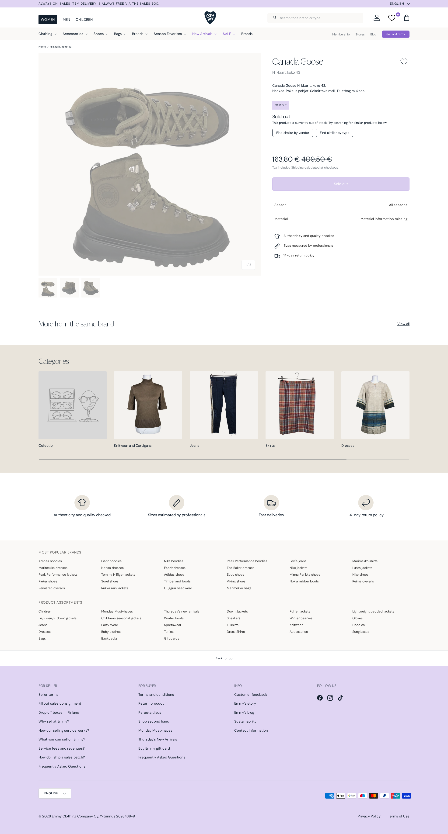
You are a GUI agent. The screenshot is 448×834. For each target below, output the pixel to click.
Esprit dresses (175, 568)
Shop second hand (153, 721)
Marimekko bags (239, 588)
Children (84, 19)
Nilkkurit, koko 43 (61, 46)
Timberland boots (177, 581)
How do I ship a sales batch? (61, 757)
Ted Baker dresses (240, 568)
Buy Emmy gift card (154, 748)
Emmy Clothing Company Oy (75, 816)
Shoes (99, 33)
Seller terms (48, 694)
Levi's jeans (298, 561)
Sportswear (172, 625)
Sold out (341, 183)
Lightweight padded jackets (373, 611)
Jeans (195, 445)
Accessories (73, 33)
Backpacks (109, 638)
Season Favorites (168, 33)
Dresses (347, 445)
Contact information (251, 730)
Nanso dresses (112, 568)
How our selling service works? (63, 730)
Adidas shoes (174, 574)
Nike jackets (298, 568)
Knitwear (296, 625)
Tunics (169, 632)
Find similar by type (334, 133)
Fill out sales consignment (59, 703)
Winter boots (174, 618)
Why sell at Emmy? (53, 721)
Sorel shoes (110, 581)
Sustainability (245, 721)
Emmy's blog (244, 712)
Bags (118, 33)
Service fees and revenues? (61, 748)
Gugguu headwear (178, 588)
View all (403, 324)
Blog (373, 34)
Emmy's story (245, 703)
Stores (360, 34)
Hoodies (358, 625)
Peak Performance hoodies (247, 561)
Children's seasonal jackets (121, 618)
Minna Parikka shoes (305, 574)
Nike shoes (360, 574)
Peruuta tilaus (149, 712)
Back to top (224, 658)
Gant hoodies (111, 561)
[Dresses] (375, 405)
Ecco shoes (235, 574)
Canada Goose (297, 61)
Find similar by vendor (292, 133)
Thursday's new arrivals (181, 611)
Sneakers (233, 618)
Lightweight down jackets (57, 618)
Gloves (357, 618)
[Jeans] (224, 405)
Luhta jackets (362, 568)
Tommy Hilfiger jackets (118, 574)
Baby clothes (111, 632)
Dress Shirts (236, 632)
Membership (341, 34)
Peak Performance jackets (57, 574)
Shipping (297, 168)
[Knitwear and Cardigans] (148, 405)
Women (48, 19)
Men (66, 19)
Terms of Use (399, 816)
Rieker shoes (47, 581)
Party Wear (109, 625)
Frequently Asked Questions (61, 766)
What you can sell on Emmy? (61, 739)
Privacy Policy (369, 816)
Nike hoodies (173, 561)
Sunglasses (360, 632)
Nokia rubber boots (304, 581)
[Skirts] (300, 405)
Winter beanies (301, 618)
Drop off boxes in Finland (58, 712)
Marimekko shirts (365, 561)
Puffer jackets (300, 611)
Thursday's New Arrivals (157, 739)
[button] (407, 18)
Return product (151, 703)
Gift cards (171, 638)
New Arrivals (202, 33)
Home (42, 46)
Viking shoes (236, 581)
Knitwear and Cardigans (132, 445)
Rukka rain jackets (114, 588)
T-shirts (232, 625)
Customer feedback (250, 694)
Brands (138, 33)
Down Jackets (237, 611)
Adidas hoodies (50, 561)
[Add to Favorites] (404, 61)
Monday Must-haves (117, 611)
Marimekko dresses (52, 568)
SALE (227, 33)
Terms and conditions (156, 694)
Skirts (270, 445)
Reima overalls (363, 581)
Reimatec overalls (51, 588)
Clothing (45, 33)
